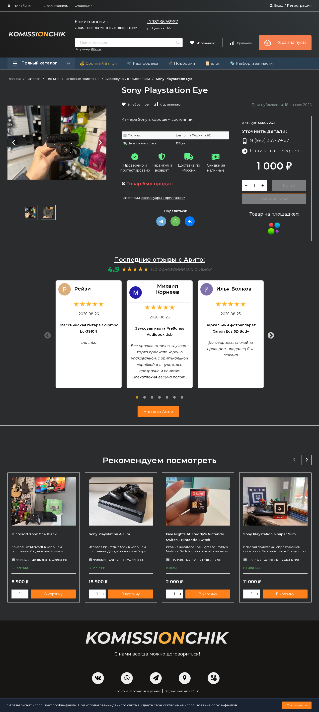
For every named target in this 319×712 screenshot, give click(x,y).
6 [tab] (174, 394)
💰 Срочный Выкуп (98, 63)
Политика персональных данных (138, 691)
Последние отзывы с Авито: (159, 259)
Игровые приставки (82, 78)
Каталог (33, 78)
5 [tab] (166, 394)
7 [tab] (181, 394)
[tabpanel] (89, 334)
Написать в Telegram (274, 151)
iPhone (96, 49)
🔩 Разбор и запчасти (251, 63)
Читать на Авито (158, 411)
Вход (279, 5)
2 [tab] (144, 394)
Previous (46, 334)
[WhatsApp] (175, 221)
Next (269, 334)
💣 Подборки (181, 63)
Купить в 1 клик (274, 199)
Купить (289, 185)
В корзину (53, 594)
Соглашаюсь (297, 705)
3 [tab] (152, 394)
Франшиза (83, 6)
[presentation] (13, 143)
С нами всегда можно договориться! (106, 28)
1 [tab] (137, 394)
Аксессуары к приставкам (127, 78)
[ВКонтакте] (190, 221)
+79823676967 (162, 21)
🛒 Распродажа (142, 63)
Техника (53, 78)
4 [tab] (159, 394)
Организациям (56, 6)
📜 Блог (212, 63)
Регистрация (299, 5)
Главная (14, 78)
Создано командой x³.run (181, 691)
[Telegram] (161, 221)
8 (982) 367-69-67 (269, 140)
